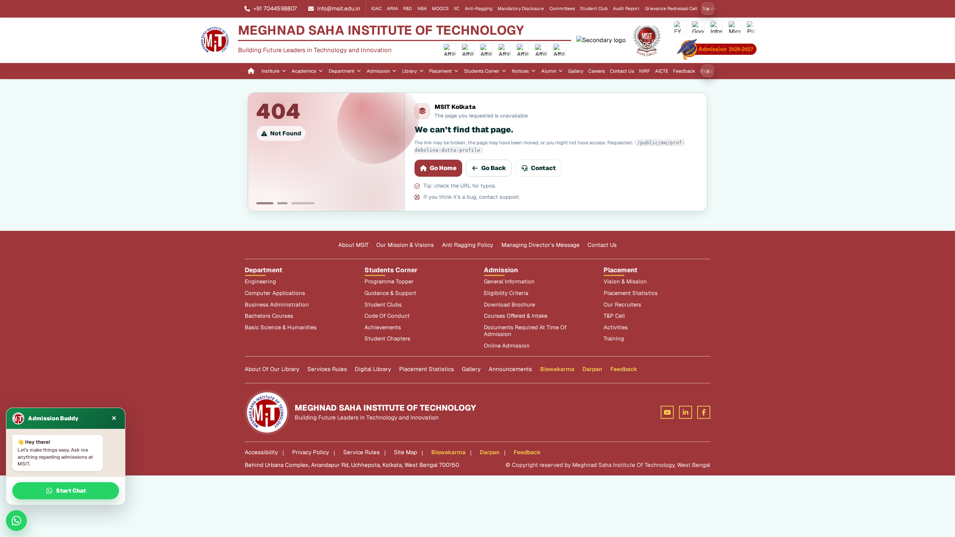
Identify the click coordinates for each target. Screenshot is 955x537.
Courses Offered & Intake (515, 316)
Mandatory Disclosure (521, 9)
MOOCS (440, 9)
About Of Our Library (272, 369)
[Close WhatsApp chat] (16, 520)
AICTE (661, 71)
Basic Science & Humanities (281, 327)
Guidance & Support (390, 293)
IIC (456, 9)
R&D (407, 9)
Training (614, 338)
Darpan (592, 369)
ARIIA (392, 9)
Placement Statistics (631, 293)
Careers (596, 71)
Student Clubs (383, 304)
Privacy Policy (310, 452)
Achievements (382, 327)
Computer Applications (275, 293)
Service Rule (715, 9)
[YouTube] (667, 412)
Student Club (594, 9)
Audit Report (626, 9)
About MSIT (353, 244)
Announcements (510, 369)
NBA (422, 9)
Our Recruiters (622, 304)
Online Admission (507, 345)
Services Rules (327, 369)
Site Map (405, 452)
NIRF (644, 71)
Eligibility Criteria (506, 293)
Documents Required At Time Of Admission (525, 331)
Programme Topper (389, 281)
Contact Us (622, 71)
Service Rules (361, 452)
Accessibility (261, 452)
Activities (616, 327)
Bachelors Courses (269, 316)
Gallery (575, 71)
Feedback (684, 71)
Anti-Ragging (478, 9)
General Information (509, 281)
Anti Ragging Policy (467, 244)
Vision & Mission (625, 281)
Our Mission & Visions (405, 244)
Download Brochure (509, 304)
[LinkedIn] (685, 412)
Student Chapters (387, 338)
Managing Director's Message (540, 244)
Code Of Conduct (387, 316)
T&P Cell (614, 316)
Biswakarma (557, 369)
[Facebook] (703, 412)
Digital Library (373, 369)
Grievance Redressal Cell (671, 9)
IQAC (376, 9)
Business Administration (277, 304)
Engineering (260, 281)
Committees (562, 9)
